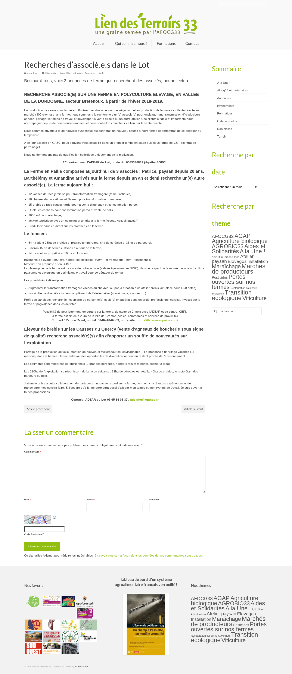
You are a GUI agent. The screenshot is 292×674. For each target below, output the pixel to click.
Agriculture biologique (240, 241)
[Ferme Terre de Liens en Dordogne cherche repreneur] (33, 636)
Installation (258, 261)
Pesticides (220, 277)
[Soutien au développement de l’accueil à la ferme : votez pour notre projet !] (51, 648)
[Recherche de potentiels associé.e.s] (67, 601)
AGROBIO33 (227, 246)
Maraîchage (226, 266)
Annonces (90, 73)
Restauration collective (243, 288)
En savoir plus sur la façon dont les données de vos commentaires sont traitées (148, 555)
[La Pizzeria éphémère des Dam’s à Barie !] (88, 625)
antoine (34, 73)
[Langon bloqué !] (69, 648)
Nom (27, 499)
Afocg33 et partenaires (72, 73)
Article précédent (38, 409)
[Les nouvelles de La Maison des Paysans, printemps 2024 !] (88, 636)
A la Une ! (223, 82)
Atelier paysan (221, 613)
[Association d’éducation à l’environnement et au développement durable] (33, 601)
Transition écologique (232, 295)
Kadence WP (81, 666)
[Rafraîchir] (54, 517)
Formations (225, 113)
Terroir (221, 136)
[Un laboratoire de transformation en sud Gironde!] (69, 636)
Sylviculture (218, 293)
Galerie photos (227, 121)
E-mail (91, 499)
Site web (154, 499)
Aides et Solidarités (238, 249)
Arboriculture (231, 257)
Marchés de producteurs (238, 268)
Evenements (225, 105)
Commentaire (32, 451)
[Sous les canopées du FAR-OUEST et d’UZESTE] (51, 625)
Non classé (224, 128)
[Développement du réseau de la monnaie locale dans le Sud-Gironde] (33, 625)
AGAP (242, 236)
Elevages (237, 261)
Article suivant (193, 409)
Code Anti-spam (33, 534)
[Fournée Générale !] (51, 636)
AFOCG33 (223, 236)
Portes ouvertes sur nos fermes (233, 282)
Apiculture (218, 257)
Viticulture (254, 298)
